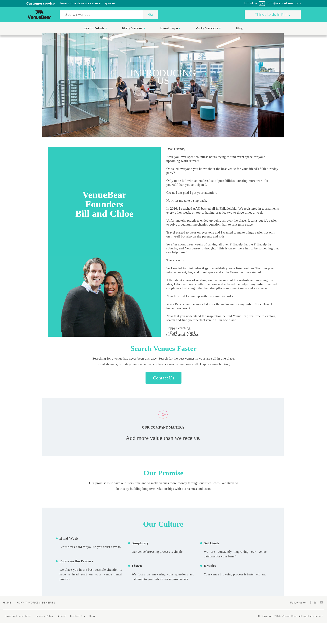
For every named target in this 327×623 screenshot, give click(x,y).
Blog (239, 28)
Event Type (169, 28)
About (62, 616)
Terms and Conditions (17, 616)
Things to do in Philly (272, 14)
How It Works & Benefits (36, 602)
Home (7, 602)
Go (150, 14)
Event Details (94, 28)
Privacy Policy (44, 616)
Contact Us (163, 377)
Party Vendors (207, 28)
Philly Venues (132, 28)
